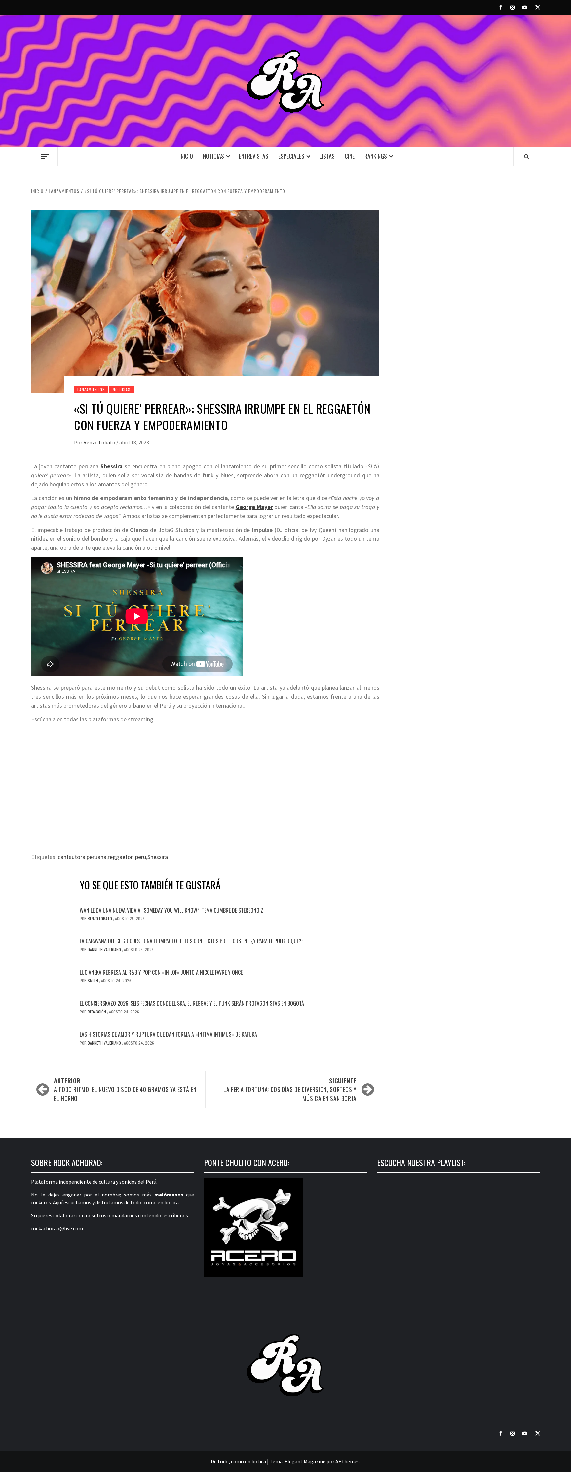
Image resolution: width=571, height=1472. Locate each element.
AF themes (347, 1461)
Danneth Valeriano (105, 949)
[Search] (526, 156)
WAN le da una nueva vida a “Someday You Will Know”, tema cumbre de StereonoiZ (171, 910)
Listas (327, 156)
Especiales (291, 156)
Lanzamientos (91, 389)
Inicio (186, 156)
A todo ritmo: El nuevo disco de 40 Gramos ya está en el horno (125, 1089)
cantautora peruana (82, 857)
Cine (350, 156)
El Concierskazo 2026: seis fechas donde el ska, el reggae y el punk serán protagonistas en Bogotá (192, 1003)
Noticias (213, 156)
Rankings (375, 156)
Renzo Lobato (99, 442)
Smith (93, 980)
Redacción (97, 1011)
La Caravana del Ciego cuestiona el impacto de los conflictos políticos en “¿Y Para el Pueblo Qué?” (191, 941)
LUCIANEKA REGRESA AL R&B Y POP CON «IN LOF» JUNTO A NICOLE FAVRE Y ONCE (161, 972)
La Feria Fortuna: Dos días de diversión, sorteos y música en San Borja (290, 1089)
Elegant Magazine (305, 1461)
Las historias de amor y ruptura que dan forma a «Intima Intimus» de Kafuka (168, 1034)
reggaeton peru (127, 857)
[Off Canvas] (44, 156)
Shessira (157, 857)
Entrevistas (253, 156)
